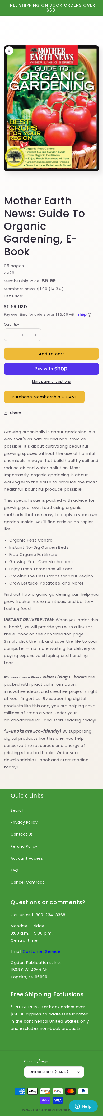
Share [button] (15, 413)
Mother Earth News (43, 1109)
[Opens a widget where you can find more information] (83, 1106)
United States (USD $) (49, 1071)
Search (18, 810)
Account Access (27, 858)
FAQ (14, 870)
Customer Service (42, 951)
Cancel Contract (27, 882)
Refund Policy (24, 846)
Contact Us (22, 834)
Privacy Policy (24, 822)
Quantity (11, 324)
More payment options (51, 381)
